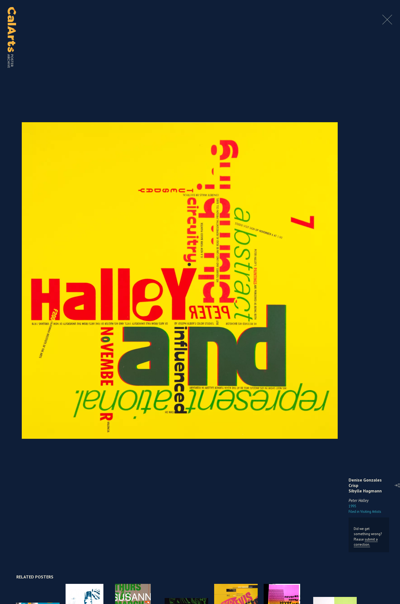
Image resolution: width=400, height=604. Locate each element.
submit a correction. (366, 542)
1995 (352, 506)
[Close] (387, 23)
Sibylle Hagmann (365, 490)
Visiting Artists (365, 511)
